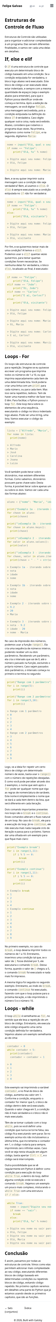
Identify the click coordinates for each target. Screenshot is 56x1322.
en (33, 6)
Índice (27, 1308)
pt (43, 6)
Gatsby (38, 1320)
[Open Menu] (52, 5)
